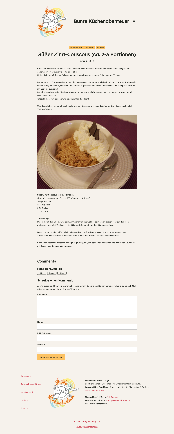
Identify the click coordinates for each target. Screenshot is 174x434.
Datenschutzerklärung (31, 384)
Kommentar (43, 294)
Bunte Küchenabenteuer (101, 21)
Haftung (24, 400)
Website (41, 344)
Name (40, 322)
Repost (52, 273)
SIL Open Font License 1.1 (118, 400)
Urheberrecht (27, 392)
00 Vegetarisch (76, 47)
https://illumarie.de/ (94, 390)
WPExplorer (112, 397)
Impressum (26, 376)
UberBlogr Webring (87, 421)
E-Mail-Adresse (44, 333)
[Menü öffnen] (134, 21)
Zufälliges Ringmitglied (87, 426)
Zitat (62, 273)
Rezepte (100, 47)
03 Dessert (90, 47)
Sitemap (24, 408)
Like (41, 273)
